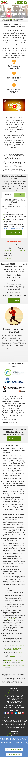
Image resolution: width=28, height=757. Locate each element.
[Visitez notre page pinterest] (12, 713)
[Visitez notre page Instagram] (8, 713)
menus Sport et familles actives (11, 619)
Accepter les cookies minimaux (14, 749)
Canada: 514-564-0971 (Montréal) (15, 696)
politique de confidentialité (15, 745)
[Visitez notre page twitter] (16, 713)
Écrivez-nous (8, 244)
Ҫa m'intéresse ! (14, 439)
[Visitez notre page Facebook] (5, 713)
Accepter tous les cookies (14, 754)
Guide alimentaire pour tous (15, 656)
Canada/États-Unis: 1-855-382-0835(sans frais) (15, 699)
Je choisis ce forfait (14, 232)
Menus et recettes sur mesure (9, 19)
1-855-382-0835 (7, 258)
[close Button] (27, 737)
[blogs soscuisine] (19, 713)
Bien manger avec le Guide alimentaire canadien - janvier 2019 (15, 646)
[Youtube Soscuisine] (23, 713)
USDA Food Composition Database (11, 664)
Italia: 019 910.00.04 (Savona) (15, 702)
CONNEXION (20, 2)
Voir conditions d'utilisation (16, 684)
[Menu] (25, 2)
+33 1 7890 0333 (20, 250)
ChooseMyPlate (18, 651)
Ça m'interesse (14, 300)
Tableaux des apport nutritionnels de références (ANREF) (13, 649)
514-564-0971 (8, 250)
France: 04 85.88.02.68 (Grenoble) (15, 701)
